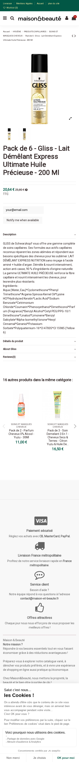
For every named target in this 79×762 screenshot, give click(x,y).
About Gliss (9, 349)
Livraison (8, 3)
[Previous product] (73, 35)
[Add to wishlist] (34, 395)
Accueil (40, 3)
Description (9, 234)
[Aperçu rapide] (34, 402)
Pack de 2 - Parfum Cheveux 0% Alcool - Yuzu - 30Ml (21, 434)
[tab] (39, 235)
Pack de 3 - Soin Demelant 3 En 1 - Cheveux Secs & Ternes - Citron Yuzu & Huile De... (58, 437)
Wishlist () (12, 7)
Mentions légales (24, 3)
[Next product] (75, 35)
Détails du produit (13, 341)
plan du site (53, 3)
